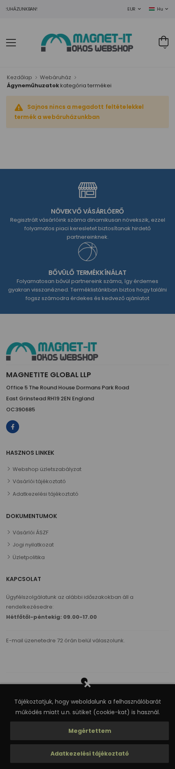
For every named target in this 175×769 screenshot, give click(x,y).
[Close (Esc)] (163, 296)
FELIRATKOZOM (121, 435)
